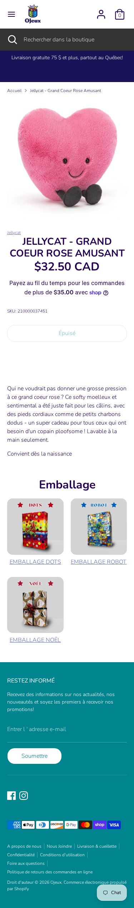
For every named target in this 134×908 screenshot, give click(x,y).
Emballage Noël (35, 640)
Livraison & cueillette (96, 846)
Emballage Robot (98, 562)
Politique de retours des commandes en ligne (50, 872)
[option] (67, 159)
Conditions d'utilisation (62, 855)
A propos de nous (24, 846)
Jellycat (14, 232)
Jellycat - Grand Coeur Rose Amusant (65, 90)
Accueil (14, 90)
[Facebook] (11, 795)
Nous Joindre (59, 846)
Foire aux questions (26, 863)
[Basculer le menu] (11, 14)
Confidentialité (21, 855)
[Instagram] (23, 795)
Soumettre (34, 756)
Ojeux (55, 882)
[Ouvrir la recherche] (11, 39)
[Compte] (101, 11)
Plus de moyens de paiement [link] (67, 372)
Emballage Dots (35, 562)
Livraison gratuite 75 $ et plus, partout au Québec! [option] (67, 57)
